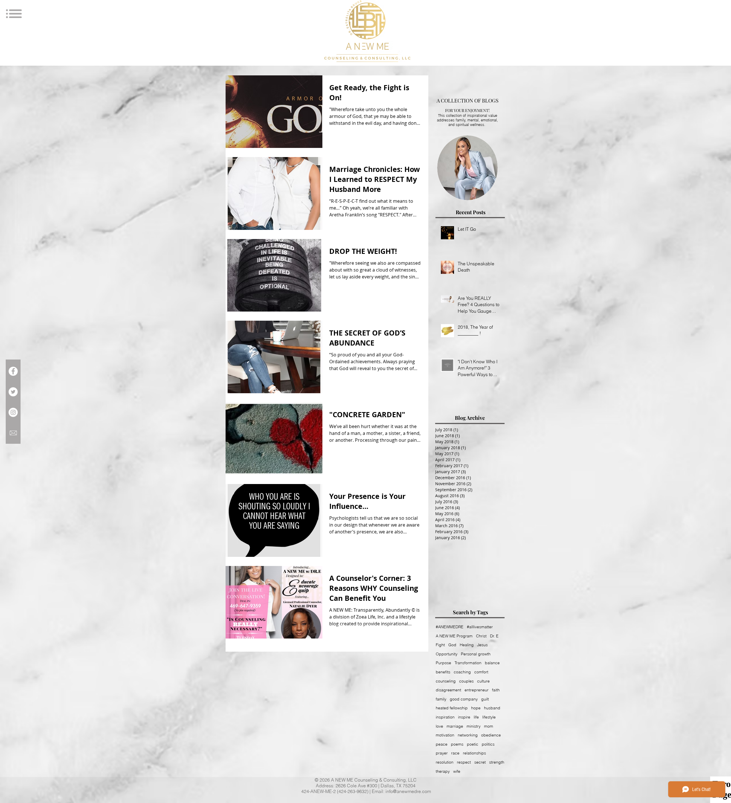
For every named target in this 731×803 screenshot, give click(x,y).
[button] (640, 18)
